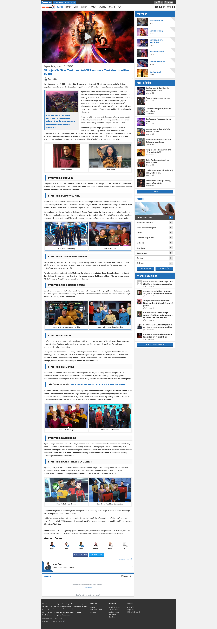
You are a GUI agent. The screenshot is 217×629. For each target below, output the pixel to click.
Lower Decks (95, 530)
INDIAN (93, 612)
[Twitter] (168, 2)
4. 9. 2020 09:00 (65, 66)
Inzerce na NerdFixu (112, 615)
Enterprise (81, 530)
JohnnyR (146, 300)
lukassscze (146, 281)
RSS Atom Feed (96, 609)
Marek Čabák (52, 78)
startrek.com (54, 533)
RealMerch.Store (70, 2)
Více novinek (155, 191)
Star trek (119, 530)
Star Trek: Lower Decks (79, 533)
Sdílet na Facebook (80, 554)
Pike (113, 530)
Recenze (68, 7)
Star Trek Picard (94, 533)
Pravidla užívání (114, 609)
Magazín (60, 7)
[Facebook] (165, 2)
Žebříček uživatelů (133, 612)
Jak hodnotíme (164, 268)
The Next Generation (108, 533)
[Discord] (171, 2)
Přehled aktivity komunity (155, 344)
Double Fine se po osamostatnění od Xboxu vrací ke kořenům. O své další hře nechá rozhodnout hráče (157, 315)
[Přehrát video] (88, 36)
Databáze (93, 7)
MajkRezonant (148, 334)
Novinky (53, 66)
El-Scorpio (146, 324)
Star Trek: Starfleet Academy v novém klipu (97, 384)
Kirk (87, 530)
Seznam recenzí (146, 268)
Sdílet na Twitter (96, 554)
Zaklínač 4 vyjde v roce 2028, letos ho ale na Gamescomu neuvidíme (158, 282)
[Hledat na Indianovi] (156, 7)
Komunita (102, 7)
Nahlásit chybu (124, 559)
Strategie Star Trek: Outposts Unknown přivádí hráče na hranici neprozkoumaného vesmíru (61, 121)
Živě (119, 7)
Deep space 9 (72, 530)
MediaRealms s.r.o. (49, 618)
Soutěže (84, 7)
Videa (76, 7)
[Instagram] (161, 2)
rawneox (146, 291)
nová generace (105, 530)
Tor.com (52, 530)
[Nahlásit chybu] (64, 621)
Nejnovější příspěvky (130, 608)
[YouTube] (155, 2)
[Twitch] (158, 2)
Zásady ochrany (114, 607)
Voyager (120, 533)
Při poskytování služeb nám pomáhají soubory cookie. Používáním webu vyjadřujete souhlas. (61, 613)
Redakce (112, 7)
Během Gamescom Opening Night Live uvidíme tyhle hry (157, 335)
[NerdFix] (48, 6)
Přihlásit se (88, 587)
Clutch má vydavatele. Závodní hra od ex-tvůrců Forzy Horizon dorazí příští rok (158, 303)
